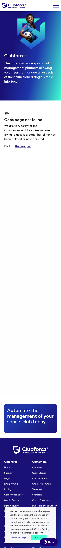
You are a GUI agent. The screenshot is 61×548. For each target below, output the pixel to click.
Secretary (37, 494)
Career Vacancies (13, 494)
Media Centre (11, 500)
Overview (37, 467)
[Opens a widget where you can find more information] (49, 542)
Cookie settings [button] (18, 537)
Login (7, 478)
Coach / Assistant (41, 500)
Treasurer (37, 489)
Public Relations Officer (44, 505)
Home (7, 467)
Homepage (23, 146)
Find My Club (11, 483)
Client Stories (39, 472)
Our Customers (40, 478)
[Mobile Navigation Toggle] (56, 6)
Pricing (7, 489)
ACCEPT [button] (38, 537)
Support (8, 472)
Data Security (11, 505)
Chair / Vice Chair (41, 483)
